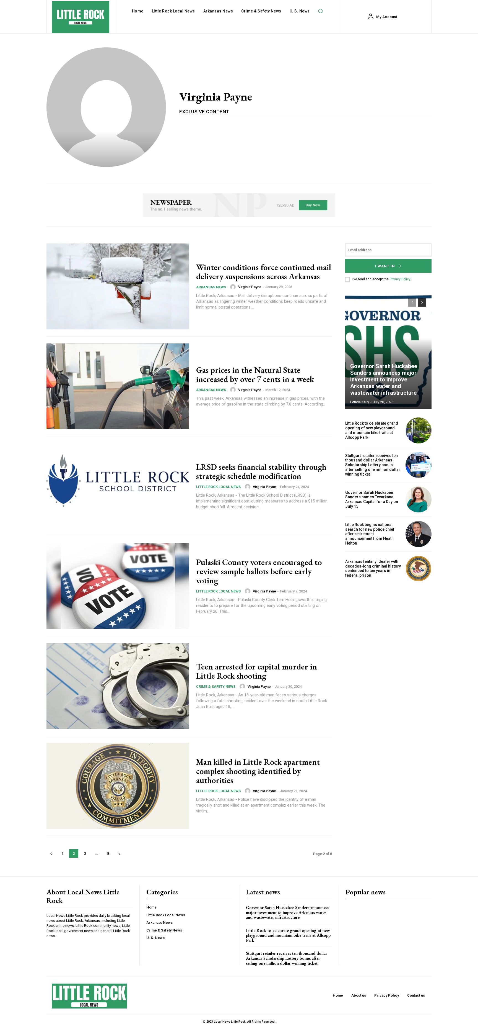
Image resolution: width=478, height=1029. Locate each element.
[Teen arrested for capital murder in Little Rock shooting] (117, 686)
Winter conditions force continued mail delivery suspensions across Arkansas (263, 272)
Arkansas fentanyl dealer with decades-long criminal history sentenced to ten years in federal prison (373, 568)
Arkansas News (211, 287)
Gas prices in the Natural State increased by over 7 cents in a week (255, 374)
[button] (320, 11)
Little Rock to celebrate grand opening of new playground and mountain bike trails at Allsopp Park (371, 430)
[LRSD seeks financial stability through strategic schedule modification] (117, 486)
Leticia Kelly (359, 402)
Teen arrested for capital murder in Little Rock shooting (256, 671)
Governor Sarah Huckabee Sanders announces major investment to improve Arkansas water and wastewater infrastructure (383, 379)
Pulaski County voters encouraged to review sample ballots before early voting (259, 571)
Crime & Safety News (215, 686)
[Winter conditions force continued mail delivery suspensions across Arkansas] (117, 286)
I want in (385, 266)
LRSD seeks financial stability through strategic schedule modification (261, 471)
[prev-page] (51, 853)
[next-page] (119, 853)
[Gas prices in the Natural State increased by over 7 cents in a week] (117, 386)
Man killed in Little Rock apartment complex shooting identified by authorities (258, 771)
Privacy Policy (399, 279)
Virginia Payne (249, 287)
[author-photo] (233, 287)
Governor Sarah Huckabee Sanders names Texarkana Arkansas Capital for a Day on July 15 (371, 499)
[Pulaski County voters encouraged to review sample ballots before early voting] (117, 586)
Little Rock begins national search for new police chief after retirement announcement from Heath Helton (369, 533)
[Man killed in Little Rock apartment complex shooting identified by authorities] (117, 786)
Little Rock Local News (218, 487)
